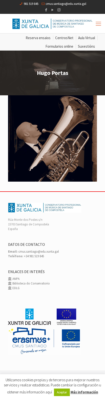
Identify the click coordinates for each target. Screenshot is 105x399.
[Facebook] (46, 10)
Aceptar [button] (62, 392)
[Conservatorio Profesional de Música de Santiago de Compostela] (52, 23)
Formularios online (59, 46)
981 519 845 (31, 4)
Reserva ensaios (38, 37)
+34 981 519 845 (34, 256)
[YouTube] (52, 10)
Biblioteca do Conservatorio (31, 283)
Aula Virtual (86, 37)
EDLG (16, 288)
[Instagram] (59, 10)
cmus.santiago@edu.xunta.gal (66, 4)
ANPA (16, 279)
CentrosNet (64, 37)
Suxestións (86, 46)
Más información (84, 392)
